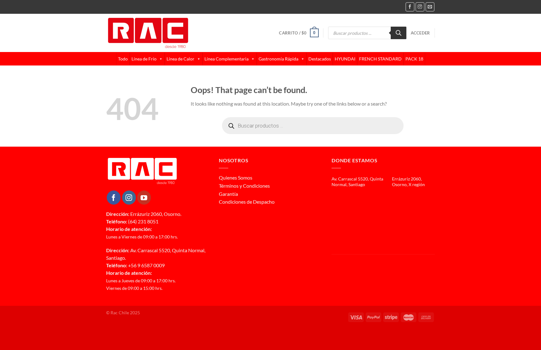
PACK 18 (414, 58)
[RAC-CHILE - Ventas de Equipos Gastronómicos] (172, 33)
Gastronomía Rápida (278, 58)
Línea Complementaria (226, 58)
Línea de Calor (180, 58)
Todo (123, 58)
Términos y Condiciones (244, 186)
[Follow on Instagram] (420, 6)
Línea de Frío (144, 58)
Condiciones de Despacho (247, 202)
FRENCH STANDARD (380, 58)
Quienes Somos (235, 177)
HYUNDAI (345, 58)
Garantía (228, 194)
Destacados (319, 58)
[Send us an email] (430, 6)
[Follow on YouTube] (144, 197)
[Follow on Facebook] (410, 6)
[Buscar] (398, 33)
